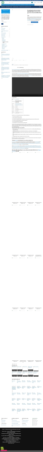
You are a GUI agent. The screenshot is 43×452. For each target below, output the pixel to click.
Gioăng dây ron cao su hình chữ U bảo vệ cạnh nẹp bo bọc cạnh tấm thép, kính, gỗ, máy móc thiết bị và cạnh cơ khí (5, 68)
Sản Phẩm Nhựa (3, 35)
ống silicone (23, 73)
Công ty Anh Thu (14, 141)
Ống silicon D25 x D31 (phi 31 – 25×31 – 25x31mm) (29, 387)
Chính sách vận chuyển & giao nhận (16, 421)
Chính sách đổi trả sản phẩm (15, 423)
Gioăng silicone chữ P (22, 147)
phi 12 (31, 19)
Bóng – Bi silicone (39, 145)
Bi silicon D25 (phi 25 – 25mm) (39, 387)
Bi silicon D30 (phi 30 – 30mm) (29, 409)
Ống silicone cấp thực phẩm (29, 146)
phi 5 (35, 18)
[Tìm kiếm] (2, 24)
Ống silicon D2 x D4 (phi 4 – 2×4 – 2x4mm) (39, 410)
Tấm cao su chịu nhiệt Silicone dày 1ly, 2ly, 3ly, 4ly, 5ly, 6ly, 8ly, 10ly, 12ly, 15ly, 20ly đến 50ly (14, 388)
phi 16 (35, 19)
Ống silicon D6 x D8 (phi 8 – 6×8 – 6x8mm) (29, 400)
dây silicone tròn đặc (14, 146)
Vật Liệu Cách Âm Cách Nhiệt (4, 50)
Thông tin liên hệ (3, 421)
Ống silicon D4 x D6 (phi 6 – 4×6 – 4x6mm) (14, 400)
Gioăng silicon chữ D (27, 147)
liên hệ (21, 144)
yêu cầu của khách (37, 141)
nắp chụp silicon (33, 143)
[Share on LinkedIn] (32, 24)
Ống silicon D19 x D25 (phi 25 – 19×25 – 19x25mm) (39, 400)
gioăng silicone (27, 73)
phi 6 (36, 18)
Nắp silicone (34, 147)
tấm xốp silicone (26, 143)
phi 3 (32, 18)
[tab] (12, 65)
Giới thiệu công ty (3, 420)
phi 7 (38, 18)
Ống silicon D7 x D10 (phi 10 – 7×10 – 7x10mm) (34, 410)
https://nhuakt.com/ (11, 443)
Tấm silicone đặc (22, 143)
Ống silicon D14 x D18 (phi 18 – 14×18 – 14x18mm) (19, 387)
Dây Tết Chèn (3, 29)
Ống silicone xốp (35, 146)
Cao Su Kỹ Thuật (3, 28)
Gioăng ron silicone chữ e (17, 147)
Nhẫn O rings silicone (23, 146)
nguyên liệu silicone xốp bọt (18, 103)
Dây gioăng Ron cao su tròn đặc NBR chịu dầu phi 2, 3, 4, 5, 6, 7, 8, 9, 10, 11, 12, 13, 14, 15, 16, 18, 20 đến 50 (5, 76)
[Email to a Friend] (30, 24)
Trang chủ (3, 6)
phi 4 (34, 18)
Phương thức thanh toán (25, 421)
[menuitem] (3, 5)
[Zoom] (13, 58)
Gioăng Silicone (15, 6)
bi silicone (37, 143)
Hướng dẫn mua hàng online (25, 420)
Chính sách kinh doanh (14, 420)
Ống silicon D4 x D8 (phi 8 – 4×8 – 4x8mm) (19, 400)
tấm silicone (20, 73)
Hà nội (2, 447)
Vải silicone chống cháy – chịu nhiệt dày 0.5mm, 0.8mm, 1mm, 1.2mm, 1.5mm (19, 410)
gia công (18, 73)
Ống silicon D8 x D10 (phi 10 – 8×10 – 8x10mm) (5, 72)
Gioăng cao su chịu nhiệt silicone (25, 6)
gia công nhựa (23, 148)
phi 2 (31, 18)
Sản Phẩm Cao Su (3, 34)
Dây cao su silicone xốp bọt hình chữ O (16, 69)
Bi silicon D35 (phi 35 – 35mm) (24, 399)
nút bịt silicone (29, 143)
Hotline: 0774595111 (4, 450)
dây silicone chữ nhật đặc (16, 145)
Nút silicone (31, 147)
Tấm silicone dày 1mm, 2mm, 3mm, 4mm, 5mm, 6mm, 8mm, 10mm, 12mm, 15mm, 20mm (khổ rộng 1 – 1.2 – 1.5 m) (5, 63)
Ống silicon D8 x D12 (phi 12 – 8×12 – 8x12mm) (34, 387)
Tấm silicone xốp (38, 147)
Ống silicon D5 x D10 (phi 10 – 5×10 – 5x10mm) (24, 410)
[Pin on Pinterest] (31, 24)
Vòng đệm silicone (19, 146)
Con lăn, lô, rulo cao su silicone (18, 148)
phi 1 (30, 18)
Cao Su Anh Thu (17, 99)
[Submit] (32, 2)
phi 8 (39, 18)
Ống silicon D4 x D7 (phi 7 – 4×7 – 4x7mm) (24, 387)
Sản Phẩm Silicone (9, 6)
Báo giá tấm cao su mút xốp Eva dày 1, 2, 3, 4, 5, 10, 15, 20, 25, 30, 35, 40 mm (5, 55)
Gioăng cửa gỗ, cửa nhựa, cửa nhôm (4, 31)
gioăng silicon (15, 143)
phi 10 (28, 19)
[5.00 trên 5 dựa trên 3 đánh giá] (34, 14)
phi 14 (33, 19)
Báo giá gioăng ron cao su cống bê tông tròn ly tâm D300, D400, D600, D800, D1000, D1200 (5, 59)
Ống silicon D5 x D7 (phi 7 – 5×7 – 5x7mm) (34, 400)
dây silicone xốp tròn (27, 145)
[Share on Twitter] (29, 24)
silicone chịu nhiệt (30, 75)
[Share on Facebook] (27, 24)
